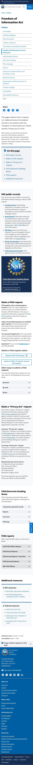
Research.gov (5, 752)
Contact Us (4, 695)
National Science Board (8, 693)
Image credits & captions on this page (15, 644)
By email (6, 383)
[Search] (24, 7)
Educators (4, 726)
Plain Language (8, 64)
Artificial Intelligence (9, 35)
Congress (4, 721)
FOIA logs (6, 522)
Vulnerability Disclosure (11, 95)
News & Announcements (8, 703)
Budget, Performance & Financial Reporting (14, 739)
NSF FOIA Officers (9, 566)
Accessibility (7, 31)
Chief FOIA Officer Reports (12, 546)
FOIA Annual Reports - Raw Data (14, 556)
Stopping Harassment (7, 744)
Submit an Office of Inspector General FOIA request (16, 362)
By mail (5, 388)
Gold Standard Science (10, 56)
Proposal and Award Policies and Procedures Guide (14, 73)
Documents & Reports (7, 736)
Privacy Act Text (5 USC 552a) (15, 613)
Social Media (7, 91)
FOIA (2, 759)
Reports (5, 512)
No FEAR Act (9, 759)
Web (4, 99)
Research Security (9, 78)
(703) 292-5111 (6, 666)
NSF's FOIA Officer (20, 225)
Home (3, 13)
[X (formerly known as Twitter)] (6, 674)
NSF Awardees (5, 718)
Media (3, 723)
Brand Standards (8, 39)
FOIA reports (11, 175)
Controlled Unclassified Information (14, 46)
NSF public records (13, 155)
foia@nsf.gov (11, 438)
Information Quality (9, 60)
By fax (5, 392)
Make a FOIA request (14, 158)
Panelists (4, 729)
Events (3, 705)
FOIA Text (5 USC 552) (13, 609)
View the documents (11, 289)
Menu (30, 7)
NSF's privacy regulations (9, 414)
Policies (9, 13)
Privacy (5, 68)
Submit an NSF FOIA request (15, 355)
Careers (3, 688)
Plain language (5, 762)
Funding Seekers (6, 716)
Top (30, 629)
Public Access (5, 741)
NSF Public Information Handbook (17, 591)
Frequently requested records (13, 507)
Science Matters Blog (7, 708)
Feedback (31, 529)
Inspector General (19, 756)
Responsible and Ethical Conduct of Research (14, 82)
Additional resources (14, 178)
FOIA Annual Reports (10, 551)
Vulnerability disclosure (7, 756)
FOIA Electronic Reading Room (16, 279)
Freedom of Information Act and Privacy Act (14, 51)
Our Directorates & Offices (9, 690)
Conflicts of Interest (9, 43)
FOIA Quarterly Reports (11, 561)
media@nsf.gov (21, 239)
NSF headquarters (9, 433)
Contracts (6, 517)
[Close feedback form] (31, 524)
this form (11, 454)
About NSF (4, 685)
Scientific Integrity (9, 87)
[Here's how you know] (16, 2)
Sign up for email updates (12, 670)
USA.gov (16, 759)
